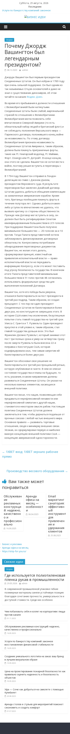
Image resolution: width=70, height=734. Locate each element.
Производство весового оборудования (37, 471)
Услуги (9, 39)
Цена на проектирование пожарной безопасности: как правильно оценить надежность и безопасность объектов (35, 674)
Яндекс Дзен (34, 96)
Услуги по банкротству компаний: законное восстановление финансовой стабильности (29, 643)
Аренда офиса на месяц (15, 547)
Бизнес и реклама (12, 544)
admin (25, 70)
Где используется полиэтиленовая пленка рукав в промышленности (35, 577)
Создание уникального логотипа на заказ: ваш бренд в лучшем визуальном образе (34, 658)
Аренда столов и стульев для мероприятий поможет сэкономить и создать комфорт (34, 706)
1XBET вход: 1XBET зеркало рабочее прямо (30, 454)
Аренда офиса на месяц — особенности (34, 503)
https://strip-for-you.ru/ (14, 551)
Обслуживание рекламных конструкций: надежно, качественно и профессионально (13, 510)
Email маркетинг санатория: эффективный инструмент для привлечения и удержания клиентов (57, 513)
